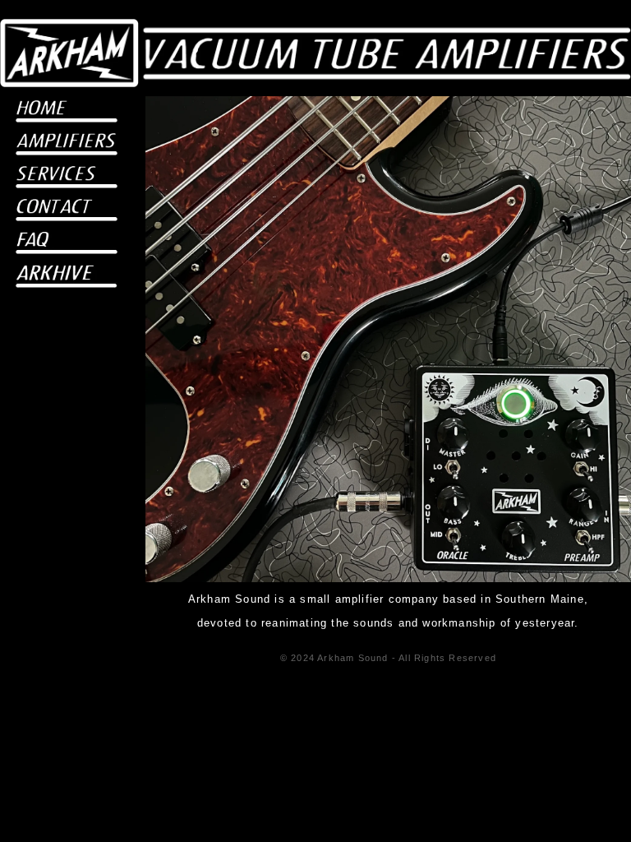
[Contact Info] (66, 211)
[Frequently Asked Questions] (66, 244)
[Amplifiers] (66, 145)
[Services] (66, 178)
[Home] (66, 112)
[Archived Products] (66, 277)
